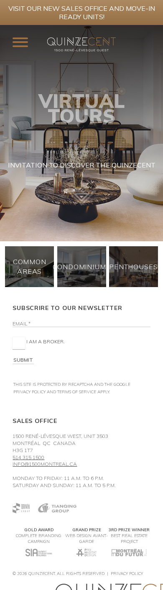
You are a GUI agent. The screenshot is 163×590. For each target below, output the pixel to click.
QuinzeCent (41, 573)
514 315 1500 (28, 457)
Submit (23, 360)
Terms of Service (76, 392)
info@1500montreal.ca (45, 464)
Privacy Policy (29, 392)
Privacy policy (127, 573)
